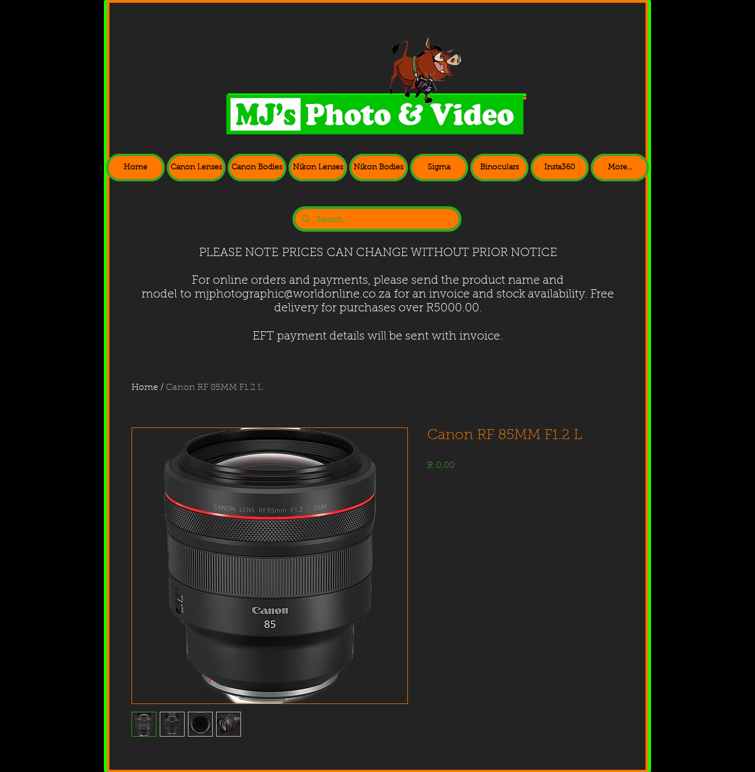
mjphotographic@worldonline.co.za (293, 294)
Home (145, 387)
